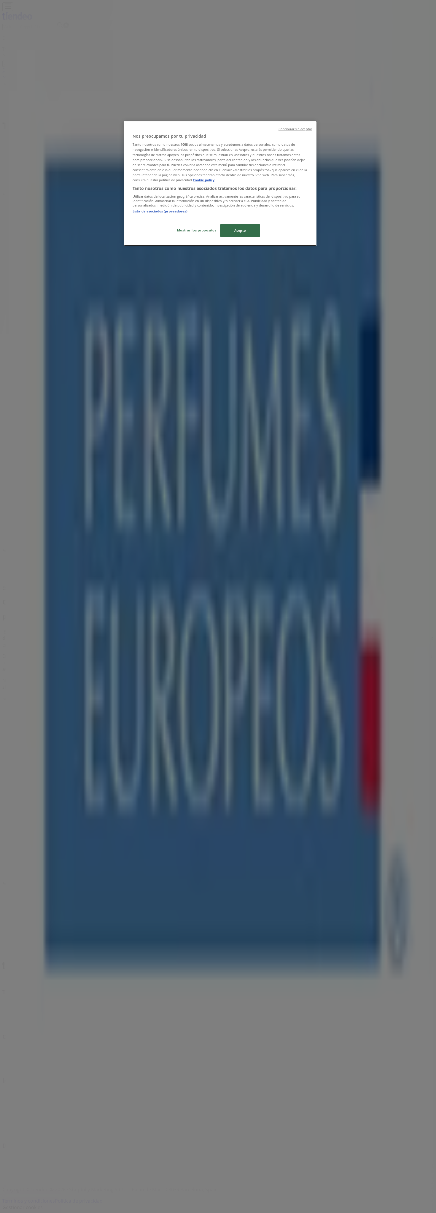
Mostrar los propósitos (197, 230)
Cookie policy (203, 180)
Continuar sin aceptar (295, 129)
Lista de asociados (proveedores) (160, 211)
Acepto (240, 230)
